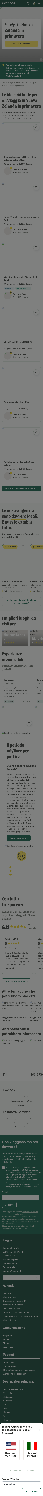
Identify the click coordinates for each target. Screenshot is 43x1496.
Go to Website (31, 1491)
